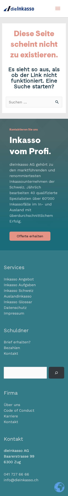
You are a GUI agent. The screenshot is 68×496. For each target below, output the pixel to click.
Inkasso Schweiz (18, 290)
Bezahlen (12, 347)
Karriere (11, 416)
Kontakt (11, 353)
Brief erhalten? (17, 342)
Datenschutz (15, 307)
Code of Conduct (19, 410)
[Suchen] (56, 373)
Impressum (14, 313)
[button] (29, 236)
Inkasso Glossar (18, 302)
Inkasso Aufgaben (20, 285)
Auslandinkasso (18, 296)
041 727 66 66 (16, 474)
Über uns (12, 404)
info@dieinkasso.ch (21, 480)
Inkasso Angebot (19, 279)
